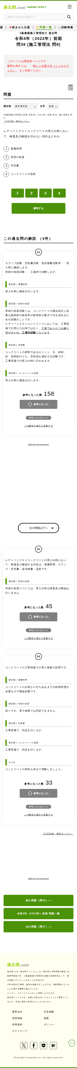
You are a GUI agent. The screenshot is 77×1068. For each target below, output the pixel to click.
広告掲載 (49, 1011)
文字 (42, 106)
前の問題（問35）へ (38, 900)
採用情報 (17, 1018)
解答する (38, 208)
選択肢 (7, 106)
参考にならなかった (38, 418)
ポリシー (49, 1024)
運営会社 (17, 1011)
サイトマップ (20, 1031)
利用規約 (17, 1024)
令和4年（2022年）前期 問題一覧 (38, 913)
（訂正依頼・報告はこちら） (17, 121)
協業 (46, 1018)
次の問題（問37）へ (38, 926)
